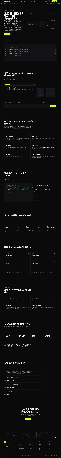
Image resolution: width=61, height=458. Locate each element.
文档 (51, 1)
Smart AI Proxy (21, 445)
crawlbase (8, 1)
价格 (34, 1)
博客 (49, 444)
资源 (31, 1)
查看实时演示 (39, 157)
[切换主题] (49, 1)
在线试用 (40, 445)
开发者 (24, 1)
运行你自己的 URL (20, 102)
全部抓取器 (30, 448)
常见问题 (50, 449)
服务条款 (55, 455)
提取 (10, 84)
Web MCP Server (21, 448)
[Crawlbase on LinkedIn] (6, 446)
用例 (28, 1)
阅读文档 (33, 418)
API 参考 (40, 444)
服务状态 (40, 449)
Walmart (30, 444)
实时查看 (12, 33)
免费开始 (54, 1)
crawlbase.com (33, 102)
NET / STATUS (48, 455)
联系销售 (46, 1)
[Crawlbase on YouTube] (7, 446)
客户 (49, 445)
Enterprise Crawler (21, 444)
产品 (21, 1)
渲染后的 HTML (7, 84)
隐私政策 (52, 455)
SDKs (39, 448)
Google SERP (30, 445)
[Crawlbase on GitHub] (4, 446)
